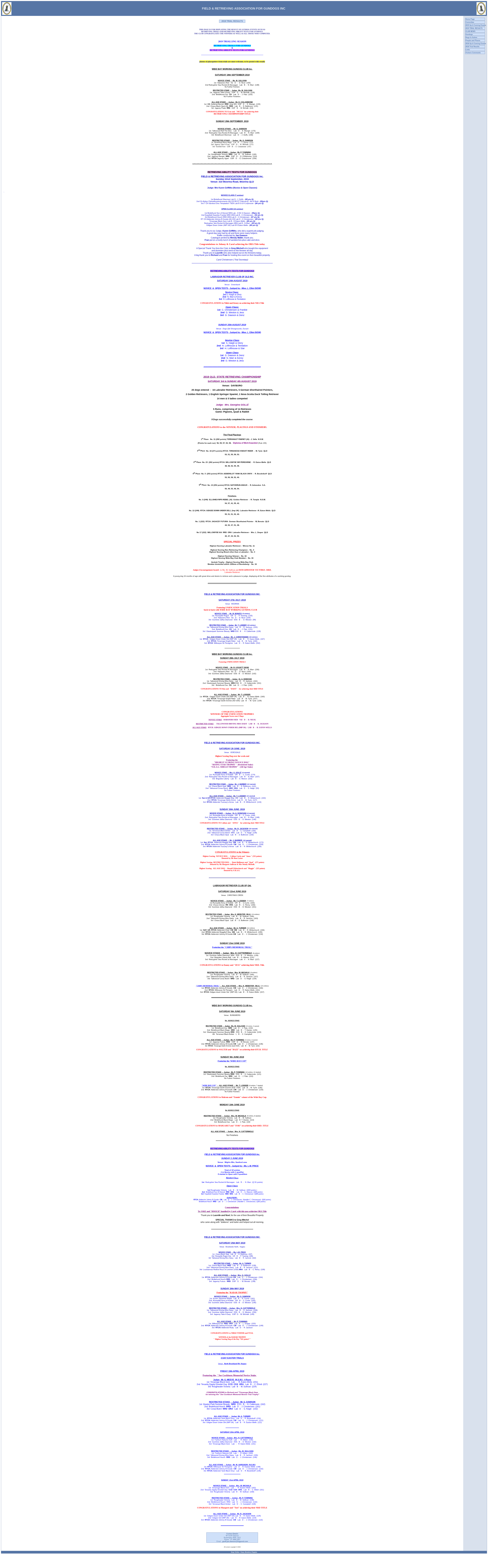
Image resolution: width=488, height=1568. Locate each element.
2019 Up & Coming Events (476, 25)
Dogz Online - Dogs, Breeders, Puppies (244, 1552)
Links (468, 50)
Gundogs (469, 34)
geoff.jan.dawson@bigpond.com (235, 1541)
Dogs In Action (471, 37)
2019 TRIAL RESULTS (474, 28)
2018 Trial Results (472, 47)
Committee (470, 22)
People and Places (473, 40)
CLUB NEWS (470, 31)
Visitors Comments (473, 53)
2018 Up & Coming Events (476, 43)
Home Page (470, 19)
